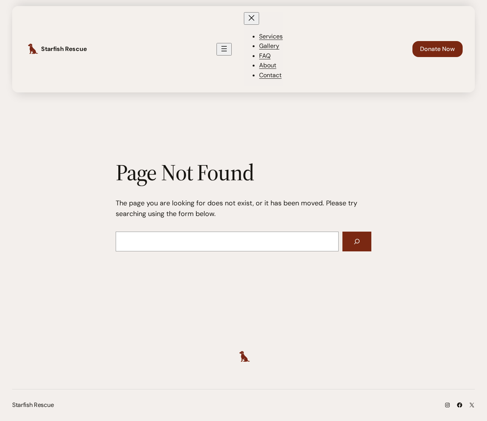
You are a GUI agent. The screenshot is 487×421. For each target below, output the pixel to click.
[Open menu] (224, 49)
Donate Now (437, 49)
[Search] (356, 241)
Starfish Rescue (64, 49)
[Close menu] (251, 18)
